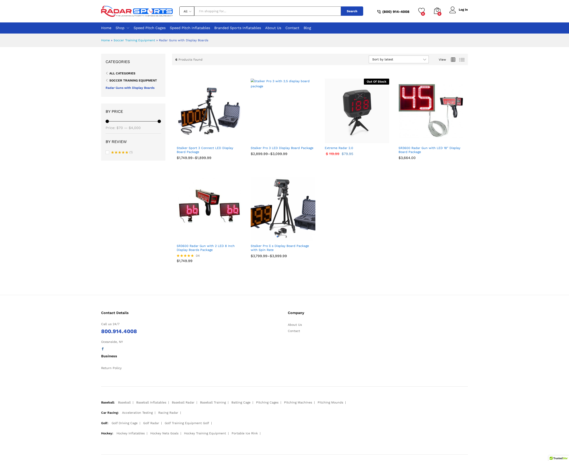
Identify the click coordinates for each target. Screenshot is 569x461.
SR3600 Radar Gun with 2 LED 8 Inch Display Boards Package (206, 248)
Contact (292, 28)
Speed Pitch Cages (150, 28)
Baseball (124, 402)
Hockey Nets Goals (164, 433)
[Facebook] (102, 349)
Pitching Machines (298, 402)
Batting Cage (240, 402)
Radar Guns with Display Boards (130, 87)
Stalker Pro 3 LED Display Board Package (282, 148)
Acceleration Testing (137, 412)
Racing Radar (168, 412)
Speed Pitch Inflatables (190, 28)
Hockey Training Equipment (205, 433)
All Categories (122, 73)
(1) (122, 152)
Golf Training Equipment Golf (187, 423)
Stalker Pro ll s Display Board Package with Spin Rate (280, 248)
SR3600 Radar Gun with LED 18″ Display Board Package (429, 150)
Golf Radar (151, 423)
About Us (273, 28)
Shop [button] (120, 28)
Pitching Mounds (330, 402)
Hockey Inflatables (130, 433)
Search (352, 11)
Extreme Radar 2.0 (339, 148)
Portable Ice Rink (245, 433)
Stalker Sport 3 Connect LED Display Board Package (205, 150)
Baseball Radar (183, 402)
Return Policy (111, 368)
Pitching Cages (267, 402)
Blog (307, 28)
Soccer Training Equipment (134, 40)
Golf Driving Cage (125, 423)
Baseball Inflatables (151, 402)
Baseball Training (213, 402)
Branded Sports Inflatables (237, 28)
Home (106, 28)
